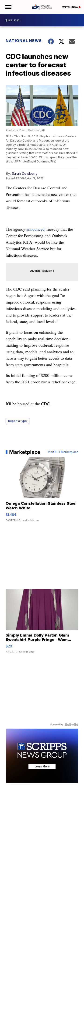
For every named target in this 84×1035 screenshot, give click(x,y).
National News (24, 40)
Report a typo (17, 421)
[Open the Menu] (8, 7)
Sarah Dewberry (25, 173)
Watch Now (70, 7)
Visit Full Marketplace (63, 452)
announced (35, 229)
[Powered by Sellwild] (71, 724)
